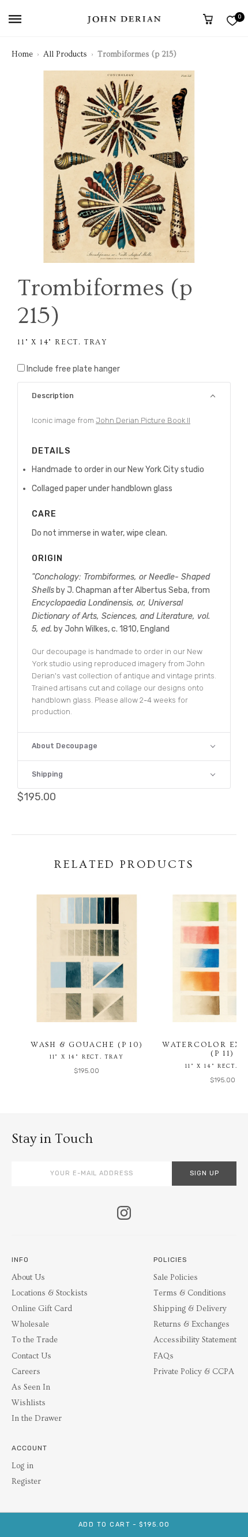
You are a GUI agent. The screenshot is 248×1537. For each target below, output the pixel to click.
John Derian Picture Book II (143, 420)
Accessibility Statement (194, 1340)
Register (26, 1481)
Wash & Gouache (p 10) (87, 1045)
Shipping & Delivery (190, 1308)
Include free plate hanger (73, 369)
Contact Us (31, 1356)
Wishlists (29, 1403)
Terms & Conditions (189, 1293)
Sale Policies (175, 1277)
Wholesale (30, 1324)
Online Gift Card (42, 1308)
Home (22, 54)
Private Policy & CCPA (193, 1371)
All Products (65, 54)
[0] (232, 20)
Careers (26, 1371)
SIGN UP (204, 1173)
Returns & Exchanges (191, 1324)
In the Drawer (37, 1418)
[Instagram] (124, 1214)
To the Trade (35, 1340)
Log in (22, 1466)
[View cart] (208, 19)
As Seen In (31, 1387)
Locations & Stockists (50, 1293)
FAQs (163, 1356)
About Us (28, 1277)
